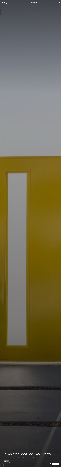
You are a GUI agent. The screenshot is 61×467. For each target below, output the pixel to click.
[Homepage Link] (5, 2)
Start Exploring (6, 461)
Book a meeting (49, 2)
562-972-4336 (41, 2)
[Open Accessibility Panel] (2, 465)
